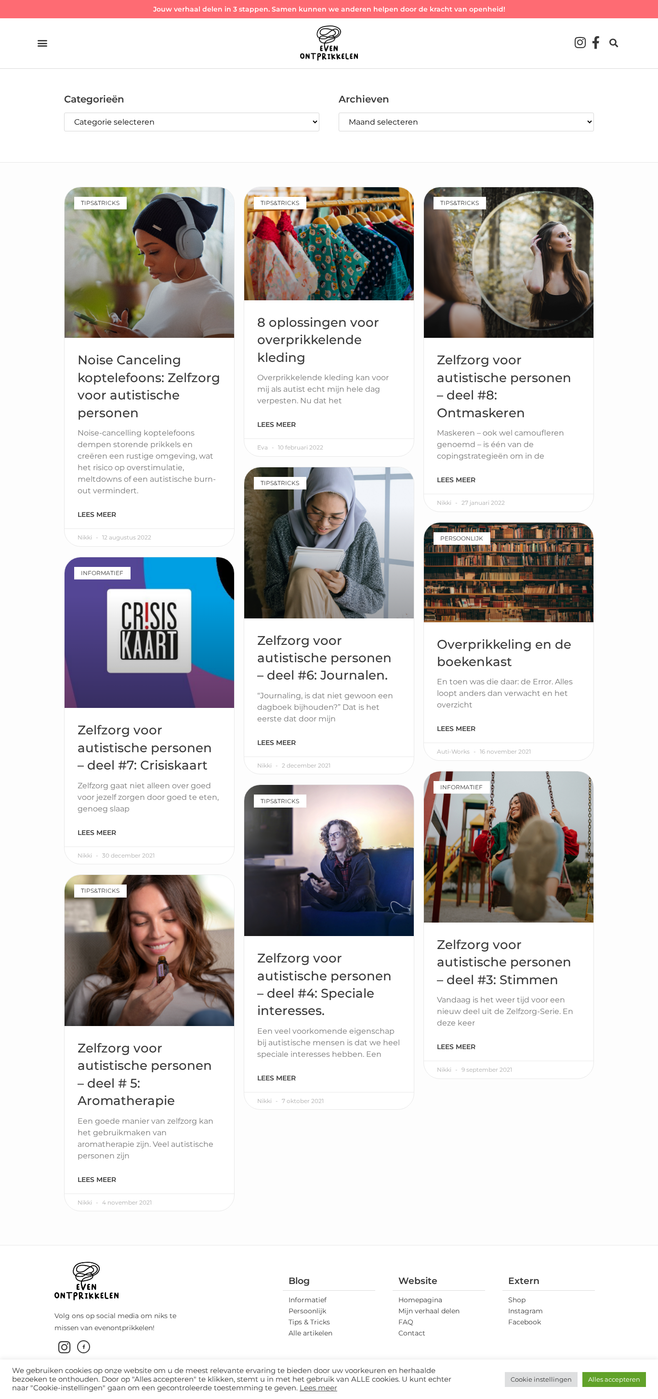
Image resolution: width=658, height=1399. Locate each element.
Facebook (524, 1322)
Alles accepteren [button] (614, 1379)
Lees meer (97, 514)
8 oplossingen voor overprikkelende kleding (318, 340)
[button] (42, 43)
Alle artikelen (310, 1333)
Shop (517, 1300)
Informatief (308, 1300)
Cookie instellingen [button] (541, 1379)
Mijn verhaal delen (429, 1311)
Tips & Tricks (309, 1322)
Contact (411, 1333)
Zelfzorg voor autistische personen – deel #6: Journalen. (324, 658)
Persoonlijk (307, 1311)
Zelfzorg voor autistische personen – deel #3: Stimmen (504, 962)
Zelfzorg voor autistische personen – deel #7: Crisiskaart (145, 747)
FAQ (405, 1322)
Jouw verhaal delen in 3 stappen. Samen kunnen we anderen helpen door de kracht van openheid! (329, 9)
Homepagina (420, 1300)
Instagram (525, 1311)
